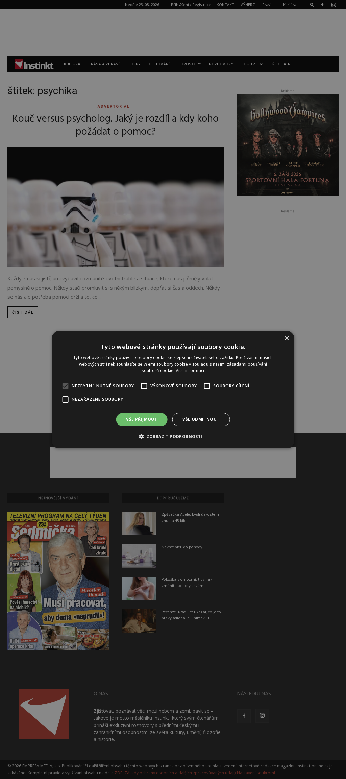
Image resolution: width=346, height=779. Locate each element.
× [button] (286, 338)
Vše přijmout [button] (141, 419)
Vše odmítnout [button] (200, 419)
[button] (173, 436)
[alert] (173, 389)
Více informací (190, 370)
